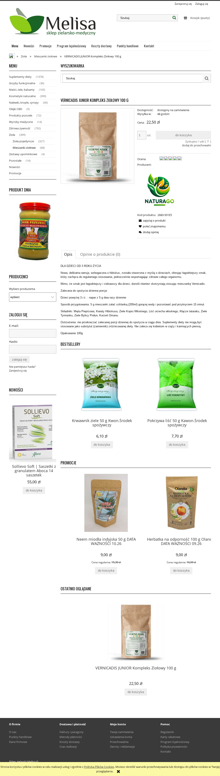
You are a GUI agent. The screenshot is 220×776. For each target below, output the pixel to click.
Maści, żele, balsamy (22, 90)
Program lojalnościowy (174, 742)
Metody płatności (71, 737)
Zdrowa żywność (19, 128)
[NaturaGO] (159, 189)
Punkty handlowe (20, 737)
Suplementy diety (20, 77)
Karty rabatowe (170, 737)
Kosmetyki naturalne (22, 96)
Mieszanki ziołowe (24, 148)
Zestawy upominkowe (23, 154)
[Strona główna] (53, 23)
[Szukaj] (174, 17)
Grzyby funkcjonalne (22, 83)
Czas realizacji (68, 746)
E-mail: (14, 326)
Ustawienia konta (121, 737)
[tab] (69, 254)
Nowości (14, 167)
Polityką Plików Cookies (99, 767)
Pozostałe (15, 160)
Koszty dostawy (70, 742)
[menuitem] (15, 46)
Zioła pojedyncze (23, 141)
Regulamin (167, 732)
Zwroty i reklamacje (122, 746)
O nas (12, 732)
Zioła (12, 135)
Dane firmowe (18, 742)
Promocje (15, 173)
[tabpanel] (136, 299)
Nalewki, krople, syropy (24, 102)
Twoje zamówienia (121, 732)
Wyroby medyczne (21, 122)
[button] (151, 220)
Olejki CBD (15, 109)
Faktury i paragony (72, 732)
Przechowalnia (119, 742)
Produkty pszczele (20, 115)
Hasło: (13, 342)
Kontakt (165, 751)
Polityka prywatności (173, 746)
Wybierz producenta (22, 288)
